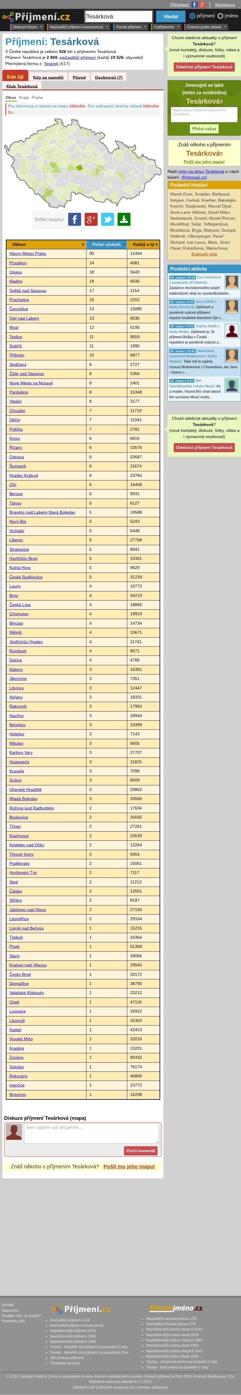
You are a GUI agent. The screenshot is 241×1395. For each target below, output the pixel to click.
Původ (79, 77)
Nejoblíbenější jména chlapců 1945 (174, 1351)
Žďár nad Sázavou (26, 373)
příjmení (206, 16)
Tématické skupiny (65, 1363)
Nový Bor (17, 521)
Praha (37, 97)
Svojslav (202, 194)
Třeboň (16, 937)
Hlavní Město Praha (27, 253)
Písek (14, 946)
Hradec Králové (23, 475)
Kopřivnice (19, 836)
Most (14, 327)
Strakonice (19, 549)
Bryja (196, 230)
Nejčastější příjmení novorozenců (76, 27)
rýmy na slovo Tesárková (201, 171)
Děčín (14, 420)
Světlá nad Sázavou (27, 290)
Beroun (16, 494)
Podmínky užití (13, 1321)
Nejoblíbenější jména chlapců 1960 (174, 1340)
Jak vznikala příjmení (66, 1358)
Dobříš (15, 346)
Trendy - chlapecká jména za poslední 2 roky (181, 1362)
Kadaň (15, 1030)
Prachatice (19, 300)
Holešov (16, 734)
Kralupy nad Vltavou (28, 965)
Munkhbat (179, 224)
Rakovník (18, 706)
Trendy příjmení (128, 27)
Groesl (200, 218)
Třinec (15, 826)
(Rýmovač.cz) (194, 177)
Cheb (14, 1002)
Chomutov (19, 614)
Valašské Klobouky (26, 993)
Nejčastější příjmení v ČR (70, 1320)
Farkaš (192, 200)
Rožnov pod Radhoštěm (31, 808)
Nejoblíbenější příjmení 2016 (73, 1331)
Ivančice (17, 1085)
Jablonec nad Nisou (27, 910)
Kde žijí (15, 76)
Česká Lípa (20, 605)
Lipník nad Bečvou (26, 928)
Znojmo (16, 1057)
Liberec (16, 540)
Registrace (225, 4)
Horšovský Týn (23, 872)
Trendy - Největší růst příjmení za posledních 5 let (89, 1353)
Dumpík (228, 230)
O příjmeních (164, 27)
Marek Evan (181, 194)
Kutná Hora (20, 567)
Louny (15, 586)
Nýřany (16, 697)
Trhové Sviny (21, 854)
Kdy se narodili (48, 77)
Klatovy (16, 669)
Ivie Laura (196, 242)
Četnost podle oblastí (204, 27)
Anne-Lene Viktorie (188, 212)
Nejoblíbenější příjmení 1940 (73, 1342)
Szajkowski (195, 206)
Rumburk (17, 651)
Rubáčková (193, 248)
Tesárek (51, 64)
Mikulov (16, 743)
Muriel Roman (222, 218)
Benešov (17, 725)
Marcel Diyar (220, 206)
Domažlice (19, 983)
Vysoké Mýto (21, 1039)
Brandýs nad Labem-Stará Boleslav (42, 512)
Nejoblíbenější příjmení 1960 (73, 1336)
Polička (16, 429)
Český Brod (20, 974)
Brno (13, 595)
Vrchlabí (16, 531)
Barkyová (221, 194)
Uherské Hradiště (25, 789)
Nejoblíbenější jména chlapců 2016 (174, 1329)
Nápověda (10, 1310)
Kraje (24, 97)
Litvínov (16, 688)
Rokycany (18, 1076)
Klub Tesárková (22, 86)
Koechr (176, 206)
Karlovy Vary (21, 752)
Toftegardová (215, 224)
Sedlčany (17, 364)
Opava (15, 272)
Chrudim (17, 411)
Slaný (14, 956)
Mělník (15, 632)
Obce (11, 97)
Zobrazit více (204, 254)
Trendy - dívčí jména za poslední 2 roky (177, 1367)
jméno (231, 16)
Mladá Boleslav (23, 799)
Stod (13, 882)
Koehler (209, 200)
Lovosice (17, 1011)
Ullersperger (199, 236)
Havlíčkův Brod (23, 558)
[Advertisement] (119, 1231)
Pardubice (18, 392)
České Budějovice (26, 577)
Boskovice (18, 817)
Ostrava (16, 457)
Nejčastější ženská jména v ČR (171, 1324)
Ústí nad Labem (24, 318)
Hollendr (177, 236)
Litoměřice (19, 919)
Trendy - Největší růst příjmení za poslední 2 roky (89, 1347)
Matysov (211, 230)
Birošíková (180, 230)
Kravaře (16, 771)
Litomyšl (17, 1021)
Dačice (15, 660)
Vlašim (15, 401)
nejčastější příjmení (78, 57)
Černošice (18, 309)
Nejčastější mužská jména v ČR (171, 1319)
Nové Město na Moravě (31, 383)
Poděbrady (19, 863)
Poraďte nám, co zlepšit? (21, 1316)
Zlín (12, 484)
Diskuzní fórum (25, 27)
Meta (212, 242)
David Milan (219, 212)
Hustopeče (19, 762)
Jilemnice (18, 678)
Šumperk (17, 466)
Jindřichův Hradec (26, 642)
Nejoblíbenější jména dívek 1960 (172, 1345)
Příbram (16, 355)
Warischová (216, 248)
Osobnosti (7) (109, 77)
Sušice (15, 780)
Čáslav (15, 891)
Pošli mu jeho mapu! (129, 1167)
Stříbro (15, 900)
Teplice (15, 337)
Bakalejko (227, 200)
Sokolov (16, 1067)
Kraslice (16, 1048)
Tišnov (15, 503)
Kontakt (8, 1305)
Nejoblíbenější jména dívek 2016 (172, 1335)
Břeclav (16, 623)
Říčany (15, 447)
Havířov (16, 716)
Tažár (196, 224)
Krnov (14, 438)
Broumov (17, 1094)
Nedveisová (181, 218)
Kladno (15, 281)
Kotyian (177, 200)
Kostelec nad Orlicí (26, 845)
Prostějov (18, 263)
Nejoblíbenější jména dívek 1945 (172, 1356)
